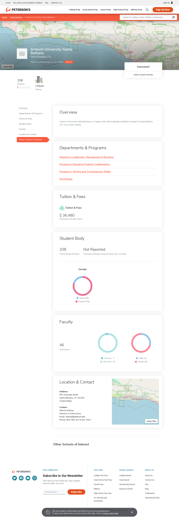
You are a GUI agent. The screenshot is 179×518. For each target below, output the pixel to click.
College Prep (74, 10)
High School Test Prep (103, 493)
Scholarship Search (127, 484)
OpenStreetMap (161, 22)
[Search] (147, 9)
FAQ (46, 3)
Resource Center (126, 489)
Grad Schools (16, 17)
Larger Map (7, 66)
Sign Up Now (163, 9)
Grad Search (124, 480)
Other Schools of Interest (30, 139)
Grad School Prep (90, 10)
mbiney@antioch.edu (75, 416)
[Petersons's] (18, 10)
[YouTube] (28, 478)
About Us (149, 475)
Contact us (56, 3)
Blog (8, 3)
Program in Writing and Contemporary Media (85, 171)
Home (4, 17)
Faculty (22, 129)
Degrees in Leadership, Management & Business (86, 157)
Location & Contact (28, 134)
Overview (23, 108)
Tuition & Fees (25, 118)
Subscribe (76, 492)
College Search (125, 475)
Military (97, 489)
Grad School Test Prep (103, 480)
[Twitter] (14, 478)
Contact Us (149, 480)
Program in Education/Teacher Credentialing (84, 164)
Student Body (25, 123)
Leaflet (148, 22)
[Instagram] (34, 478)
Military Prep (136, 10)
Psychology (65, 179)
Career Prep (105, 10)
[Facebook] (21, 478)
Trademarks (150, 493)
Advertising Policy (152, 498)
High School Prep (120, 10)
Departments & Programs (31, 113)
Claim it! (69, 62)
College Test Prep (101, 475)
